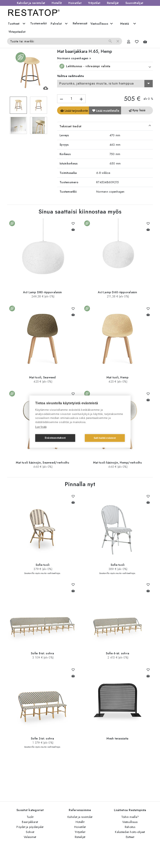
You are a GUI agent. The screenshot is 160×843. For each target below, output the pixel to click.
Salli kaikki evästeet (105, 438)
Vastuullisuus (130, 822)
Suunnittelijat (134, 3)
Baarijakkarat (30, 822)
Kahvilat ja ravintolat (31, 3)
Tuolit (30, 817)
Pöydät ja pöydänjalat (29, 827)
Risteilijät (113, 3)
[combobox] (105, 83)
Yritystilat (94, 3)
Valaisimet (30, 837)
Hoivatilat (74, 3)
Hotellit (57, 3)
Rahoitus (130, 827)
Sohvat (30, 832)
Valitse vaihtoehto (70, 76)
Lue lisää (40, 426)
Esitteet (130, 837)
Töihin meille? (130, 817)
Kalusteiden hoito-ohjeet (130, 832)
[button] (105, 66)
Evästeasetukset (55, 437)
